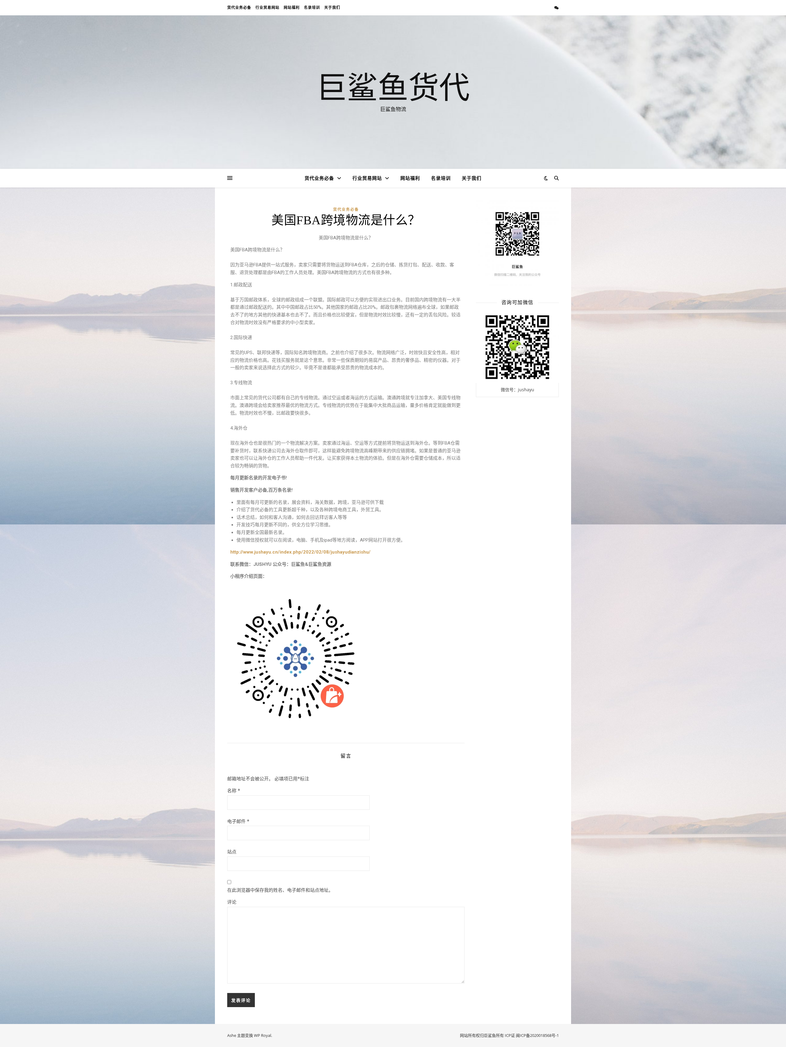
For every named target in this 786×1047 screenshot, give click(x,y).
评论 (231, 902)
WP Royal (262, 1035)
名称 (233, 790)
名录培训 (312, 7)
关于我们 (332, 7)
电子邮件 (238, 821)
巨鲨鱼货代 (393, 86)
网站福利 (292, 7)
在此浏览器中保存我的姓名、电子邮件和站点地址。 (280, 890)
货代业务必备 (239, 7)
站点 (231, 851)
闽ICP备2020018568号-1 (537, 1035)
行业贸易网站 (267, 7)
